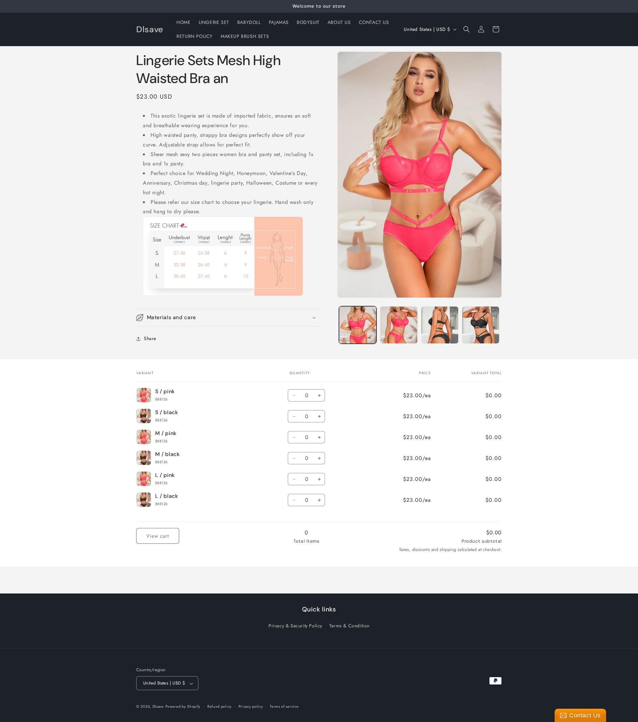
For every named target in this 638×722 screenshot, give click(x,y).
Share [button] (150, 338)
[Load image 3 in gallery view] (440, 325)
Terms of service (284, 706)
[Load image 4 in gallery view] (480, 325)
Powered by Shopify (183, 706)
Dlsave (158, 706)
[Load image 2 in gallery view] (398, 325)
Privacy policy (251, 706)
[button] (466, 29)
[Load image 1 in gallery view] (357, 325)
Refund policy (219, 706)
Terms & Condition (349, 625)
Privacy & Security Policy (295, 625)
